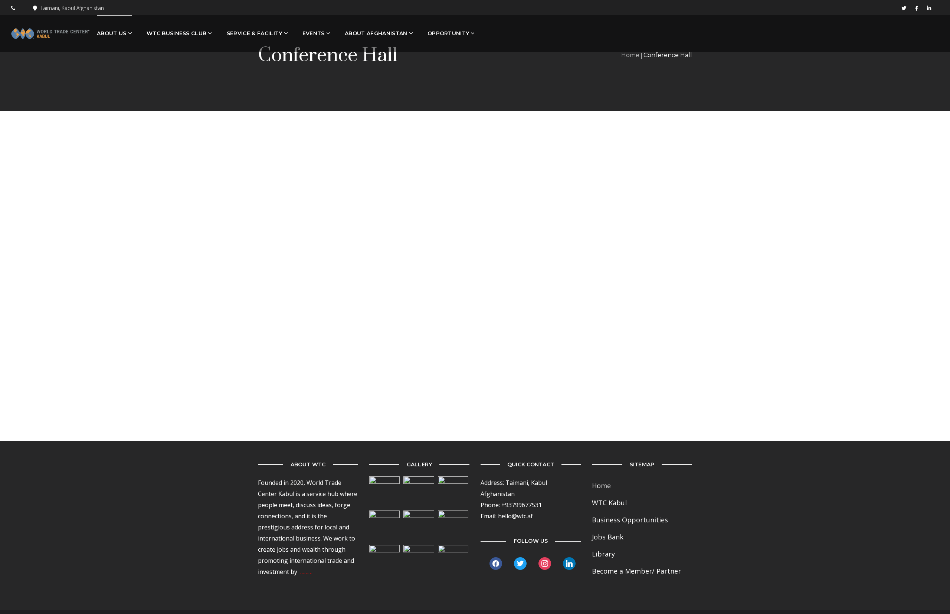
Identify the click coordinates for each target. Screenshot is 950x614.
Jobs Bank (607, 536)
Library (603, 553)
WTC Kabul (609, 502)
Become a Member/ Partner (636, 571)
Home (630, 55)
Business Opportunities (630, 519)
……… (306, 572)
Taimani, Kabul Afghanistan (72, 8)
